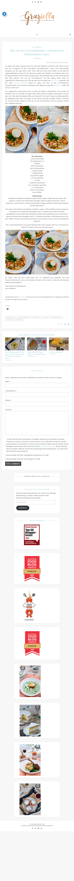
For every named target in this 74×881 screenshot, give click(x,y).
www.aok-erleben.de (20, 83)
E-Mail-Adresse (10, 391)
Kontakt (23, 825)
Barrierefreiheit (48, 825)
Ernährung (56, 85)
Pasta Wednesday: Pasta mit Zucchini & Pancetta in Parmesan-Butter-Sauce (14, 355)
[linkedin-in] (41, 2)
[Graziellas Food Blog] (37, 18)
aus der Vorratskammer (23, 317)
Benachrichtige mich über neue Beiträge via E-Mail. (23, 459)
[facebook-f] (32, 2)
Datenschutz (38, 825)
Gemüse (45, 317)
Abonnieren (23, 508)
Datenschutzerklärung (47, 446)
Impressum (30, 825)
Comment (8, 410)
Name (7, 381)
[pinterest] (38, 2)
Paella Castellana (56, 352)
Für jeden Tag (36, 317)
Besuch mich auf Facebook (37, 476)
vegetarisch (19, 320)
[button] (21, 129)
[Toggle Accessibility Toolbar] (4, 14)
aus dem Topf (10, 317)
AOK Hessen (55, 80)
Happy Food (9, 320)
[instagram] (35, 2)
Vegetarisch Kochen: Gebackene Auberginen (36, 353)
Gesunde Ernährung (56, 317)
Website (8, 400)
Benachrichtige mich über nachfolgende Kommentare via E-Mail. (28, 455)
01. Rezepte (37, 47)
